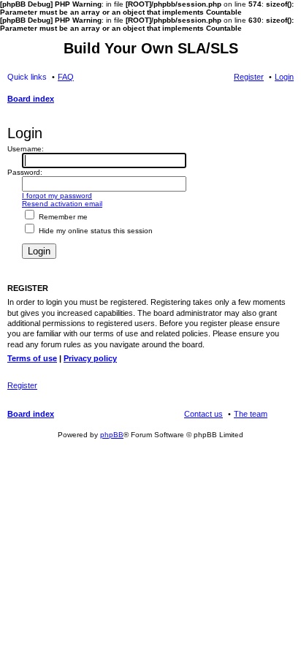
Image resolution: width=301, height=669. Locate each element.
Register (22, 385)
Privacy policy (90, 358)
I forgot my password (57, 196)
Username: (25, 149)
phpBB (111, 435)
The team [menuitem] (250, 413)
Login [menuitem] (284, 76)
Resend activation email (62, 204)
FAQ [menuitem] (66, 76)
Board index (30, 413)
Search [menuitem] (288, 100)
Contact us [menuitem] (203, 413)
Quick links (27, 76)
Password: (24, 172)
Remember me (62, 217)
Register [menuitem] (249, 76)
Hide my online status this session (95, 231)
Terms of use (32, 358)
